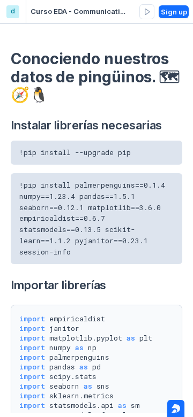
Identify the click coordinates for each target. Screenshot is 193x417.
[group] (146, 11)
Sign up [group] (174, 11)
